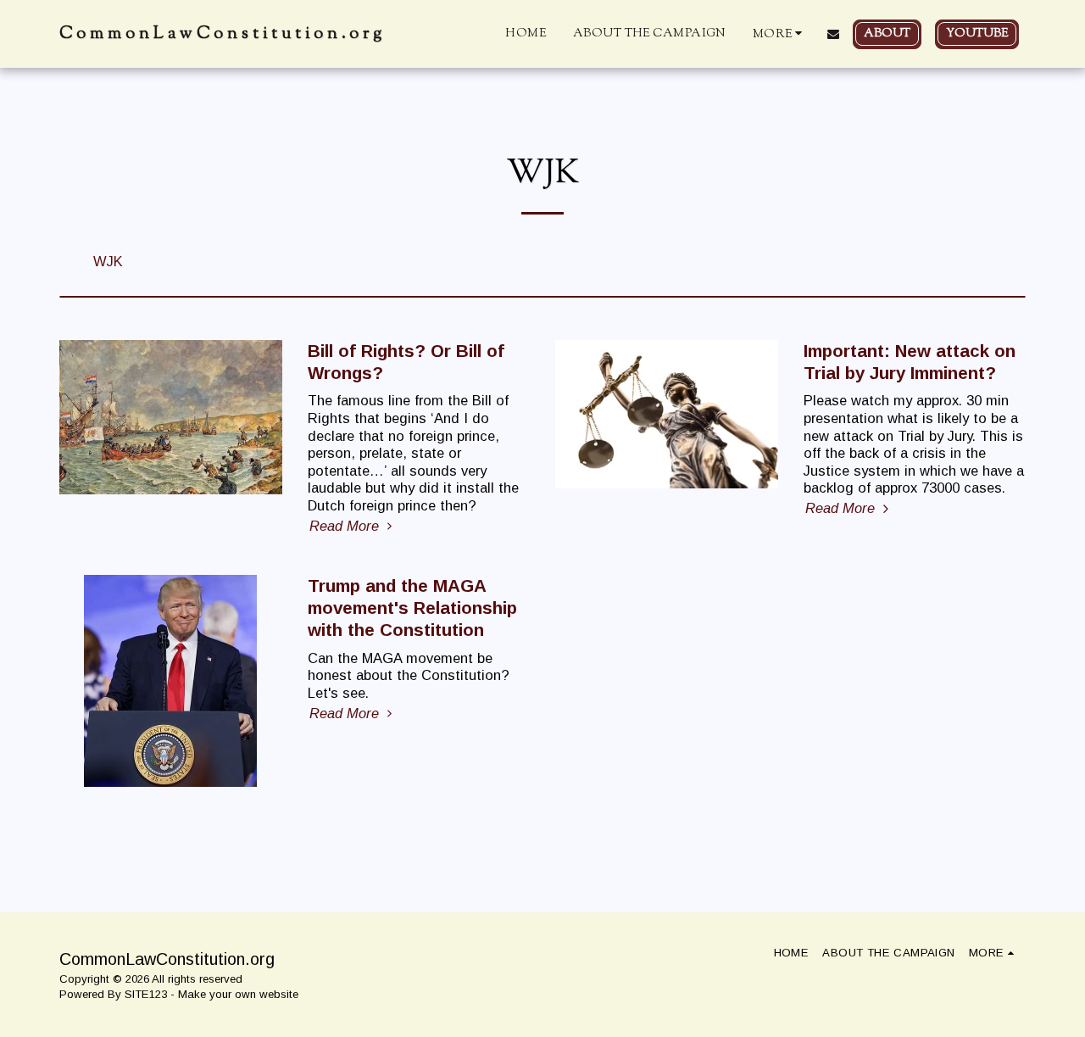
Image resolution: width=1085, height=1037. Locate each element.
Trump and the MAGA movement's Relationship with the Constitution (412, 607)
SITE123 (146, 994)
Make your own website (238, 994)
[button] (833, 34)
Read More (346, 525)
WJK (108, 261)
